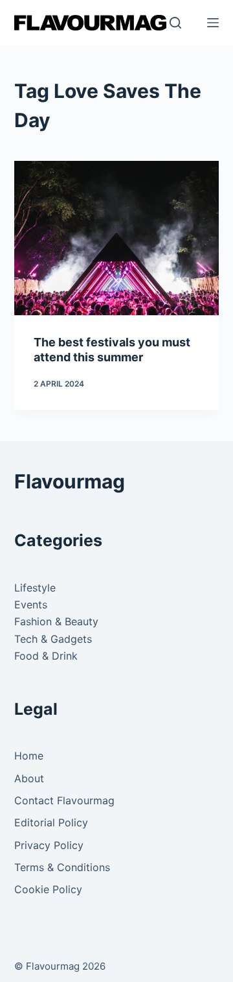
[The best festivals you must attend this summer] (116, 238)
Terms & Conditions (62, 867)
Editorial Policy (51, 822)
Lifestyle (35, 587)
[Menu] (213, 23)
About (29, 778)
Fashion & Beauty (56, 621)
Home (28, 755)
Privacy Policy (48, 845)
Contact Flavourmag (64, 800)
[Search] (175, 23)
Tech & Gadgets (53, 638)
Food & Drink (46, 655)
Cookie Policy (48, 889)
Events (30, 604)
